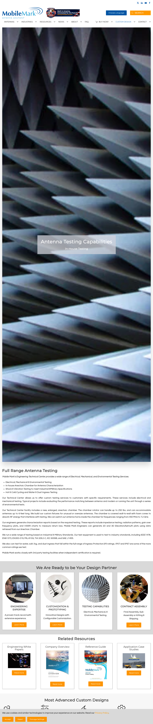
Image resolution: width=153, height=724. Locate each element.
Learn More (19, 625)
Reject (20, 719)
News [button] (61, 22)
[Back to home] (22, 12)
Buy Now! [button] (104, 22)
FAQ (86, 22)
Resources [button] (45, 22)
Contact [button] (142, 22)
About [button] (74, 22)
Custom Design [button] (123, 22)
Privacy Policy (102, 713)
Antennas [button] (9, 22)
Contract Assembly (134, 606)
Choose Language (116, 13)
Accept (8, 719)
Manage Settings (37, 719)
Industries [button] (27, 22)
